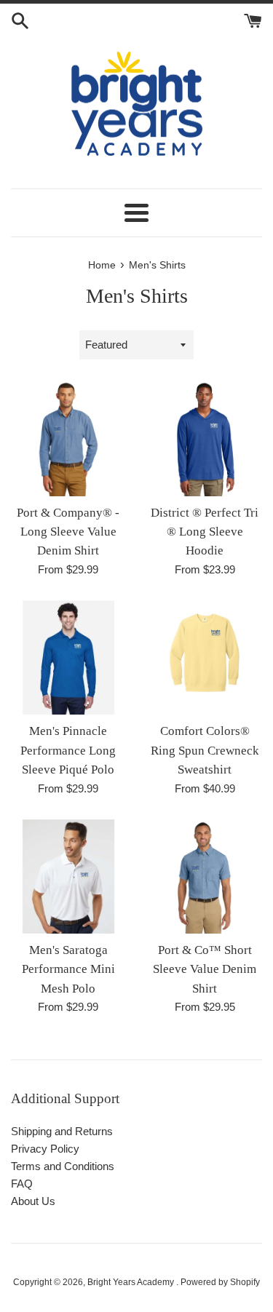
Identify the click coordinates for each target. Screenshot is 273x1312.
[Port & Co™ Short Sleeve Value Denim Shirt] (205, 876)
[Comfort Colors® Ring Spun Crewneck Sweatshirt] (205, 657)
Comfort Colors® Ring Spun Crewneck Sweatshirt (205, 750)
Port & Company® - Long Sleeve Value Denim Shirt (68, 532)
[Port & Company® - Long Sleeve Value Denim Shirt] (68, 438)
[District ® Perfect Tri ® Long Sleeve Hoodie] (205, 438)
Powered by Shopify (220, 1282)
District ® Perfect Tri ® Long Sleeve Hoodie (204, 532)
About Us (33, 1201)
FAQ (22, 1183)
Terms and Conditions (62, 1166)
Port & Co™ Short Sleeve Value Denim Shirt (204, 969)
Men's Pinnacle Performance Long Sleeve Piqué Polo (68, 750)
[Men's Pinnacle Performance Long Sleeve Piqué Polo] (68, 657)
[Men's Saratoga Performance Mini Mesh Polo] (68, 876)
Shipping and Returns (62, 1131)
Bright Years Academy (131, 1282)
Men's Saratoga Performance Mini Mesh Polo (68, 969)
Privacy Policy (45, 1148)
